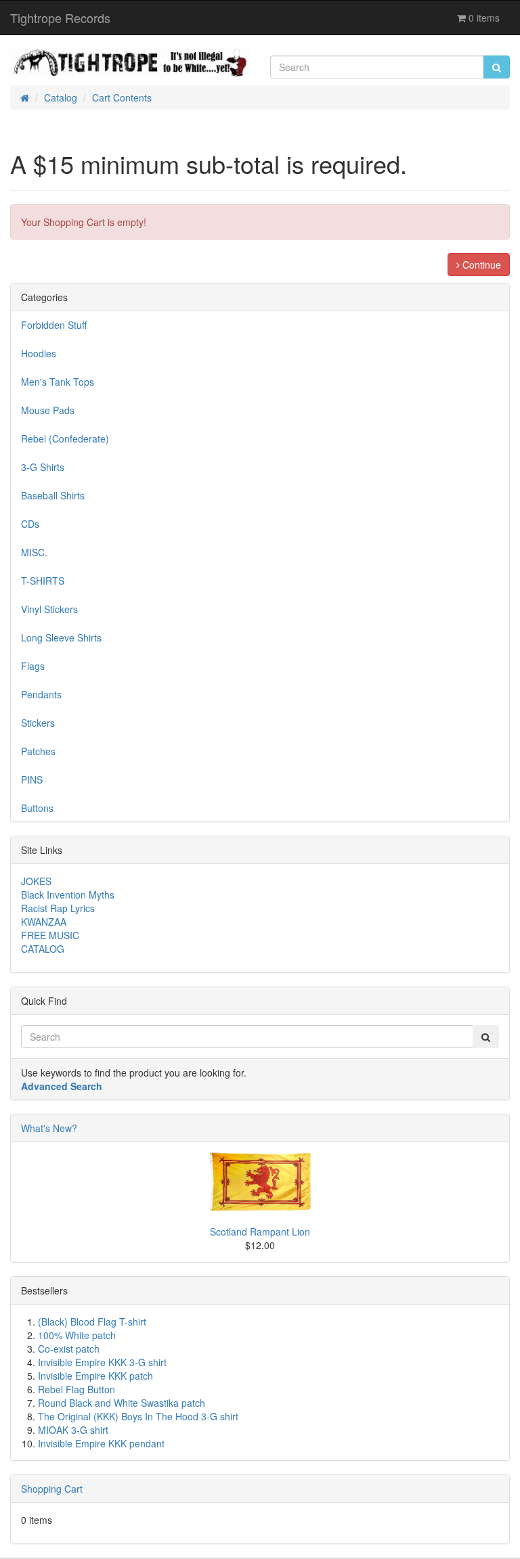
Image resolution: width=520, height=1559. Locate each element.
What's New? (49, 1128)
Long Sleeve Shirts (61, 637)
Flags (33, 666)
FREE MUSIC (50, 935)
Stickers (38, 722)
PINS (32, 779)
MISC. (34, 552)
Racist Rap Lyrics (58, 908)
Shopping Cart (52, 1488)
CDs (30, 523)
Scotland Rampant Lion (260, 1231)
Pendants (41, 694)
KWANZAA (43, 921)
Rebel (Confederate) (65, 438)
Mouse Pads (47, 410)
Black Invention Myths (67, 894)
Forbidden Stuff (54, 325)
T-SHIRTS (42, 580)
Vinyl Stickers (49, 609)
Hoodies (38, 353)
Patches (38, 751)
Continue (480, 264)
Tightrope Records (60, 17)
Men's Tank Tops (57, 381)
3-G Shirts (42, 467)
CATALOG (42, 948)
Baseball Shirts (53, 495)
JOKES (36, 881)
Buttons (37, 808)
